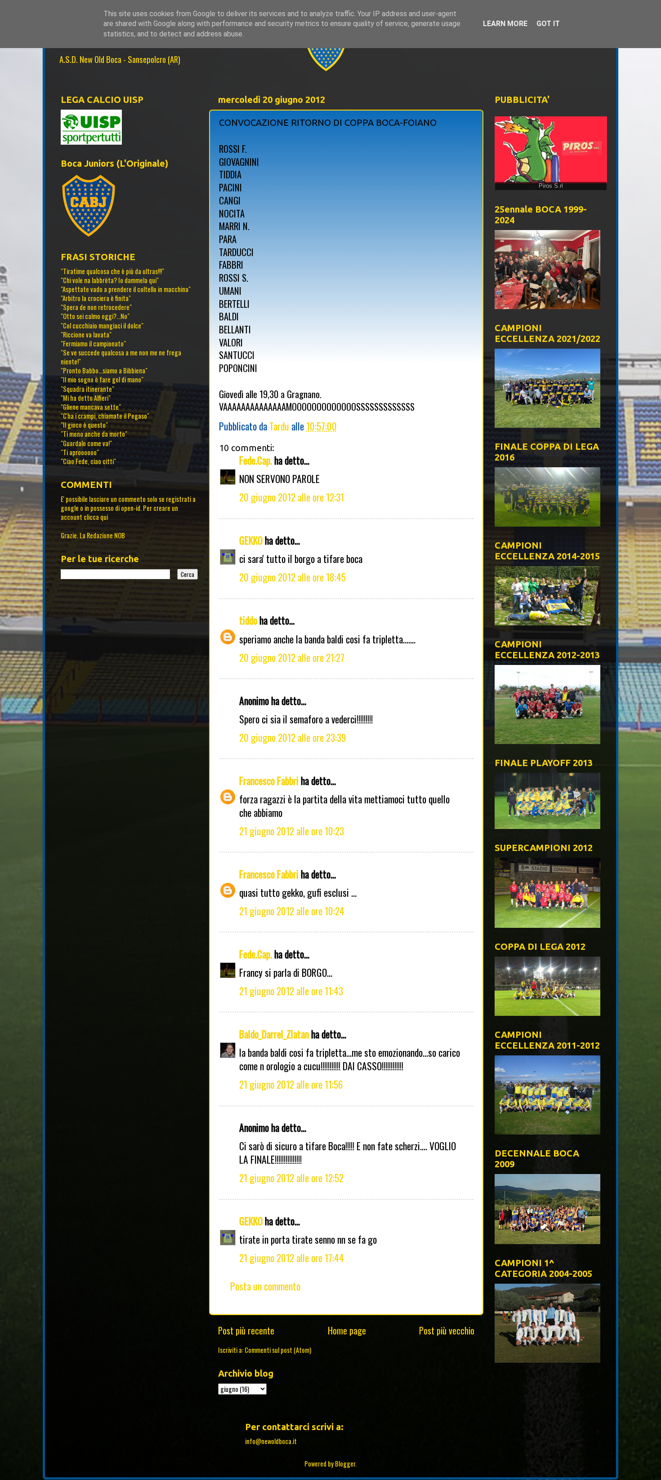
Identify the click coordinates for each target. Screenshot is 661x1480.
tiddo (248, 620)
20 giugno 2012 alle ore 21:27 (291, 657)
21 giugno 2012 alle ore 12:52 (291, 1177)
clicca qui (96, 517)
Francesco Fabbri (269, 780)
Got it (548, 23)
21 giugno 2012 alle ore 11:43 (291, 991)
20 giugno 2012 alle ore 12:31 (291, 497)
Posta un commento (265, 1286)
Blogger (345, 1463)
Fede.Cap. (255, 460)
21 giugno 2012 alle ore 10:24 (291, 911)
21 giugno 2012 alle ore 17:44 (291, 1257)
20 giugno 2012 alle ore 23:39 (292, 737)
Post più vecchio (446, 1330)
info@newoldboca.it (271, 1441)
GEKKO (251, 540)
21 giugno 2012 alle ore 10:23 (291, 831)
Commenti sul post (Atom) (278, 1350)
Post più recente (246, 1330)
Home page (347, 1330)
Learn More (505, 23)
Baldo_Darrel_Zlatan (274, 1034)
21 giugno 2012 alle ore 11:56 (291, 1084)
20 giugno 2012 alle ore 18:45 (292, 577)
